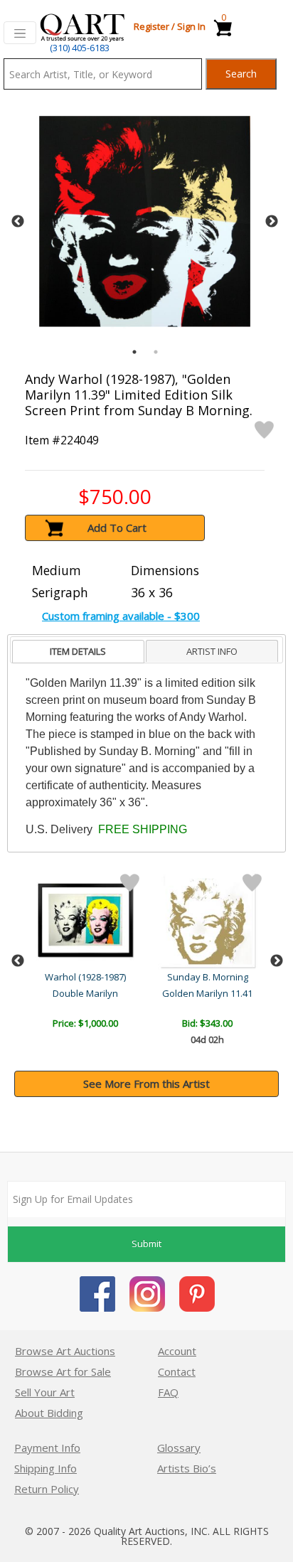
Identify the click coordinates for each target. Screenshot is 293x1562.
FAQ (168, 1392)
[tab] (78, 651)
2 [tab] (156, 352)
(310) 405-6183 (80, 47)
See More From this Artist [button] (146, 1083)
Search (241, 73)
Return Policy (46, 1489)
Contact (177, 1371)
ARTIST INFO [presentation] (212, 651)
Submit (146, 1243)
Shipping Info (45, 1468)
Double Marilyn (85, 993)
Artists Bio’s (186, 1468)
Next (272, 222)
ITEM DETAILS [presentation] (78, 651)
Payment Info (47, 1447)
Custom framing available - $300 (121, 616)
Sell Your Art (45, 1392)
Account (177, 1351)
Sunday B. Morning (207, 976)
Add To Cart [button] (116, 527)
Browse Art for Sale (63, 1371)
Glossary (179, 1447)
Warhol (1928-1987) (85, 976)
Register (151, 26)
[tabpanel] (145, 221)
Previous (18, 222)
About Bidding (49, 1413)
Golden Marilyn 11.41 (207, 993)
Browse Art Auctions (65, 1351)
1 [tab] (134, 352)
